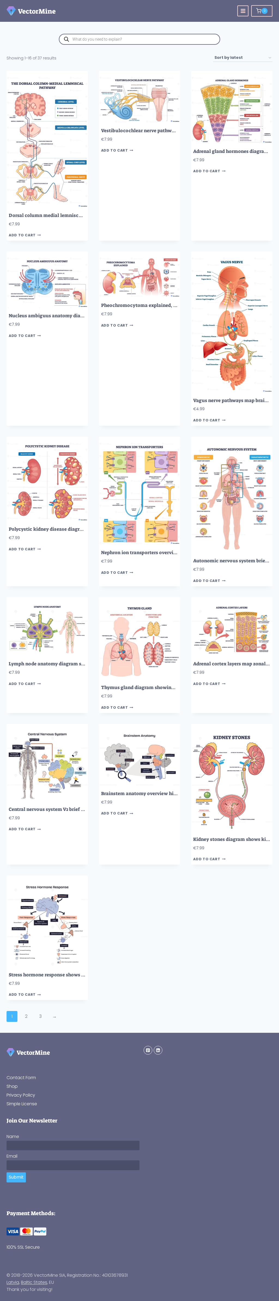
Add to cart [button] (22, 235)
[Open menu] (242, 11)
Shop (12, 1086)
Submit (16, 1177)
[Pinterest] (148, 1050)
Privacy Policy (21, 1095)
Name (13, 1136)
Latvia (13, 1282)
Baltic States (34, 1282)
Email (12, 1156)
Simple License (22, 1104)
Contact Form (21, 1077)
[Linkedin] (158, 1050)
